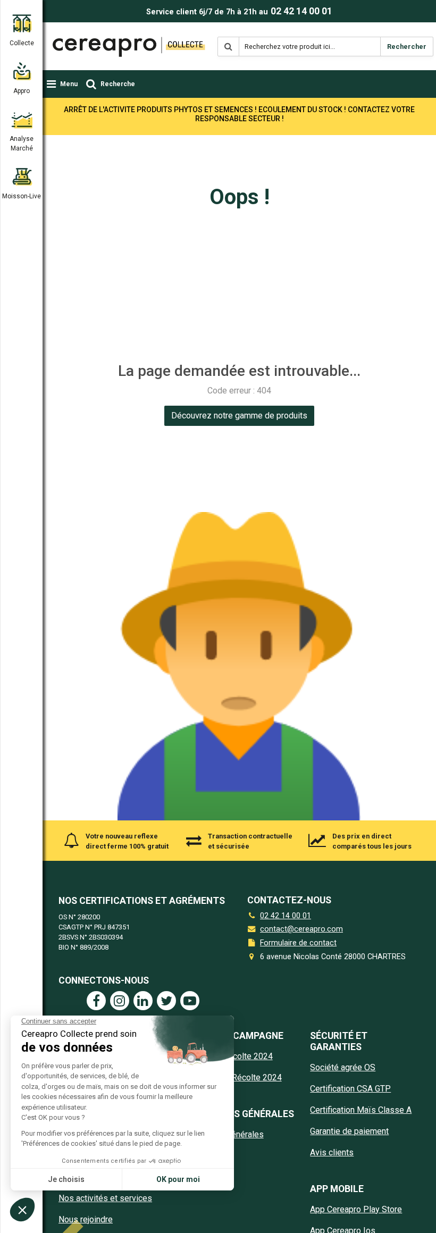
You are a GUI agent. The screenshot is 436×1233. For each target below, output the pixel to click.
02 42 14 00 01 (301, 11)
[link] (239, 416)
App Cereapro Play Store (356, 1209)
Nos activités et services (105, 1198)
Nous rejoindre (85, 1219)
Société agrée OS (342, 1067)
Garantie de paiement (349, 1131)
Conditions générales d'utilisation (224, 1140)
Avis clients (332, 1152)
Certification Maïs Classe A (361, 1110)
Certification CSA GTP (350, 1089)
